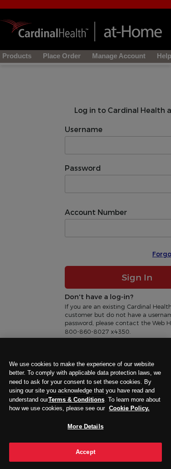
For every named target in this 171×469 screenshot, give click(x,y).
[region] (85, 403)
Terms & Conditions (76, 399)
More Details (85, 426)
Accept (85, 452)
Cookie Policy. (129, 408)
